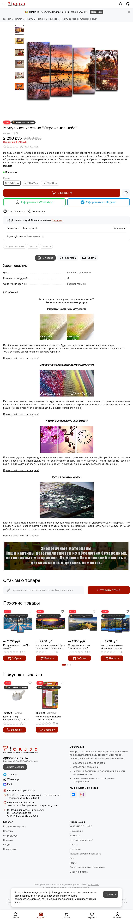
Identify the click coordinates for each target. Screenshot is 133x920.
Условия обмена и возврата (85, 853)
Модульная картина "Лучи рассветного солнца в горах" (50, 647)
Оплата (91, 257)
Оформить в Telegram (101, 202)
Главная (7, 19)
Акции (73, 862)
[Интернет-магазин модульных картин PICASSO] (16, 4)
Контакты (75, 835)
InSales (86, 887)
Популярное (10, 849)
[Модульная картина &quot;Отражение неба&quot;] (72, 71)
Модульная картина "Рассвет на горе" (79, 647)
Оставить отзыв (108, 590)
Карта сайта (93, 884)
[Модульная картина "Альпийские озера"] (115, 623)
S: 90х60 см (12, 183)
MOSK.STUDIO (60, 887)
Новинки (8, 840)
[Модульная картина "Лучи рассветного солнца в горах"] (50, 623)
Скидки (7, 844)
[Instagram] (82, 794)
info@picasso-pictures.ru (21, 790)
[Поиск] (120, 4)
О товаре (48, 257)
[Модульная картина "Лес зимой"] (17, 623)
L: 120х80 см (50, 183)
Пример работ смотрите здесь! (21, 470)
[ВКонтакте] (73, 794)
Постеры (8, 831)
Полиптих (46, 246)
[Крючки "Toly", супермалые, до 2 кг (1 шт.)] (17, 695)
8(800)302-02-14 (15, 758)
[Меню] (4, 4)
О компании (76, 831)
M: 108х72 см (31, 183)
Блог (72, 858)
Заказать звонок (15, 767)
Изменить (57, 220)
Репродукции (10, 835)
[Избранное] (126, 193)
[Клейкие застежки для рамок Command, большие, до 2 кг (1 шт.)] (50, 695)
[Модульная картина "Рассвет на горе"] (82, 623)
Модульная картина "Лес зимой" (17, 647)
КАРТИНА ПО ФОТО (81, 826)
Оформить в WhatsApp (37, 202)
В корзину (64, 193)
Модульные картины (35, 19)
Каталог (18, 19)
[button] (27, 71)
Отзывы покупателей (81, 840)
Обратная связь (79, 871)
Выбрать (17, 658)
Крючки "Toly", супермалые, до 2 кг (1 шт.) (15, 718)
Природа (52, 19)
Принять (111, 894)
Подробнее (96, 12)
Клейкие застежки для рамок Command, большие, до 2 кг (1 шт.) (49, 718)
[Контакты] (127, 4)
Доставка (70, 257)
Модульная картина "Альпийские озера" (112, 647)
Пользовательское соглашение (87, 867)
